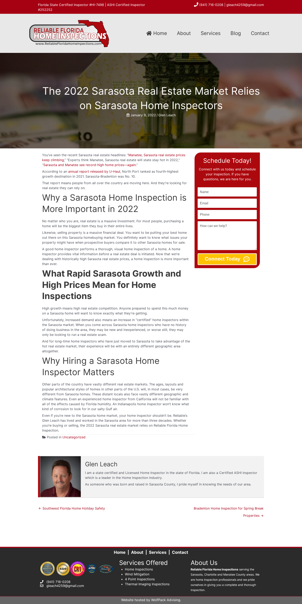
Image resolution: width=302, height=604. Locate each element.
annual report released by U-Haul (94, 171)
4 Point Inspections (140, 579)
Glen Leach (167, 115)
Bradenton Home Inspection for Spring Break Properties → (229, 509)
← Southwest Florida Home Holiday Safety (71, 508)
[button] (227, 259)
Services (211, 33)
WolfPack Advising (165, 600)
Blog (236, 33)
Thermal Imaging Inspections (147, 584)
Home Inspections (139, 569)
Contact (260, 33)
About (184, 33)
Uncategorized (73, 437)
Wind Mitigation (137, 574)
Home (159, 33)
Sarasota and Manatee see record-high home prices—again (89, 165)
